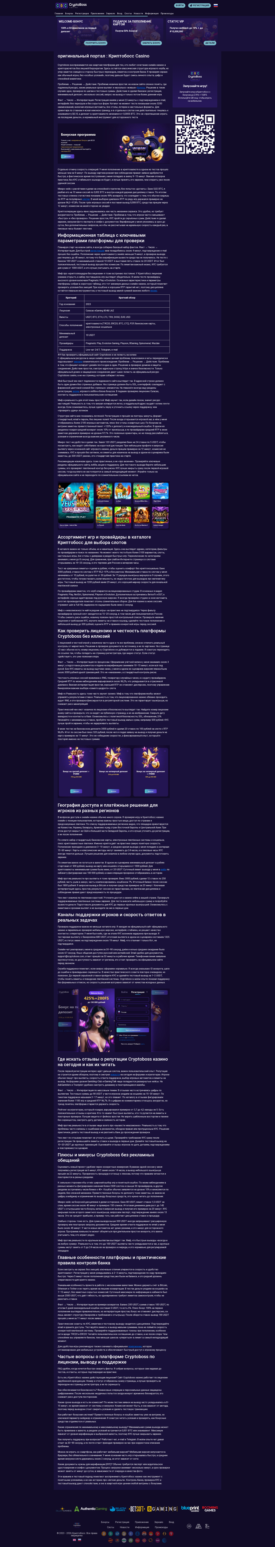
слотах (86, 199)
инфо (163, 869)
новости (115, 1074)
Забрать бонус (97, 43)
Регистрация (82, 13)
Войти (180, 5)
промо (153, 290)
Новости (138, 13)
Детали (155, 43)
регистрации (97, 250)
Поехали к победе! (195, 95)
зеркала (78, 361)
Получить (209, 43)
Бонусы (69, 13)
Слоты (128, 13)
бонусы (141, 87)
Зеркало (110, 13)
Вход (119, 13)
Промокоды (167, 13)
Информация (152, 13)
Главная (59, 13)
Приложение (97, 13)
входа (76, 391)
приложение (135, 1346)
